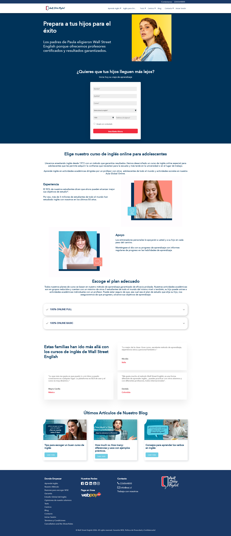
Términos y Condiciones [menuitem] (55, 520)
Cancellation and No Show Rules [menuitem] (59, 524)
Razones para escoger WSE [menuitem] (57, 490)
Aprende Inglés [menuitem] (113, 8)
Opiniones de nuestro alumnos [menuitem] (58, 500)
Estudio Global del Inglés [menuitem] (55, 497)
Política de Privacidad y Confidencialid (140, 530)
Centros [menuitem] (151, 8)
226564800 (179, 2)
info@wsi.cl (126, 487)
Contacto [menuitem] (168, 8)
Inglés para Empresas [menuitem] (130, 8)
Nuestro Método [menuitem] (52, 487)
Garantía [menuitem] (48, 493)
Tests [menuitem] (142, 8)
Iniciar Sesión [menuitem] (181, 8)
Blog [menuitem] (159, 8)
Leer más (51, 455)
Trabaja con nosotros (127, 491)
